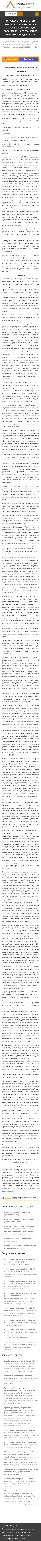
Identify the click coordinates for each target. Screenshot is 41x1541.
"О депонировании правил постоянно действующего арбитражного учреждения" (20, 1379)
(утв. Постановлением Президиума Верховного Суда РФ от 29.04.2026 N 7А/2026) (21, 1458)
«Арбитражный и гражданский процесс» (16, 1532)
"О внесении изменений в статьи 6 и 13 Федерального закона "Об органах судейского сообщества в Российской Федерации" (21, 1434)
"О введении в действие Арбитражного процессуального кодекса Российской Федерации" (20, 1312)
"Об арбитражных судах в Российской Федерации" (20, 1346)
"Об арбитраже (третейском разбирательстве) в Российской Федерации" (20, 1273)
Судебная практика (11, 42)
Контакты (5, 1538)
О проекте (14, 1538)
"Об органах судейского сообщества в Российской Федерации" (20, 1444)
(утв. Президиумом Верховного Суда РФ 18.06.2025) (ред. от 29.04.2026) (20, 1482)
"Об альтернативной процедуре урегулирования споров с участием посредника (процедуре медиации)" (21, 1333)
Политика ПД (24, 1538)
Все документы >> (32, 1505)
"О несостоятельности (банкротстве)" (20, 1261)
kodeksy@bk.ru (26, 1535)
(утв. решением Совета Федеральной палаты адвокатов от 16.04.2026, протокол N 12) (19, 1496)
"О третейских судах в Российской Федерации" (20, 1322)
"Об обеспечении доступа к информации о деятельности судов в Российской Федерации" (20, 1285)
